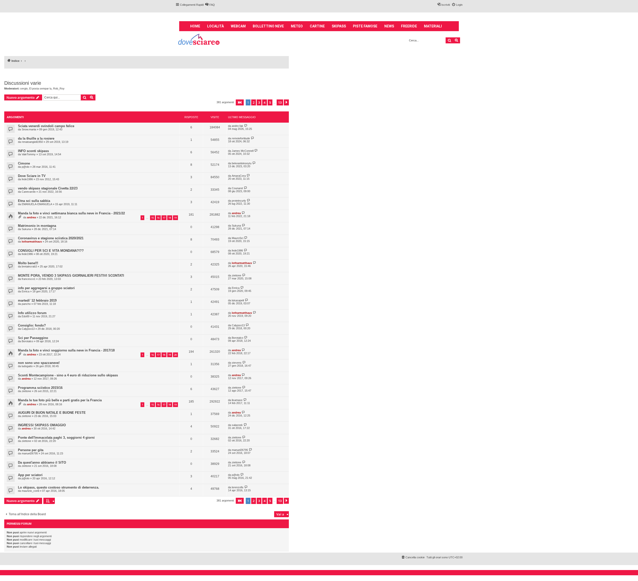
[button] (240, 102)
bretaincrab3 (29, 266)
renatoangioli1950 (32, 141)
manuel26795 (30, 453)
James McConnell (242, 150)
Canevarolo (29, 191)
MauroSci (237, 238)
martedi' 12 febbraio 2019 (37, 300)
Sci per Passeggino (33, 338)
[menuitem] (210, 5)
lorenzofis (237, 487)
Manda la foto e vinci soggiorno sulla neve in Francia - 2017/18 (66, 350)
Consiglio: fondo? (32, 325)
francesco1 (28, 278)
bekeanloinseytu (241, 163)
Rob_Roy (59, 88)
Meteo (297, 26)
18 (169, 217)
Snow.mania (29, 129)
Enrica (25, 291)
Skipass (339, 26)
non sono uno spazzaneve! (39, 363)
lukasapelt (238, 300)
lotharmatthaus (32, 241)
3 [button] (259, 102)
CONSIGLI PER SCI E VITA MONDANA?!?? (51, 250)
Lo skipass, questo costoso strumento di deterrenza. (58, 487)
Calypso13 (28, 328)
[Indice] (199, 40)
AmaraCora (239, 175)
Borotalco (27, 341)
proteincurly (239, 200)
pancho (26, 303)
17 (164, 217)
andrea (31, 217)
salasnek (237, 424)
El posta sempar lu (40, 88)
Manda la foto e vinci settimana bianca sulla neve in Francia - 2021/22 (71, 213)
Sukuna (26, 229)
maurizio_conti (30, 490)
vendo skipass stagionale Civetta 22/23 (48, 188)
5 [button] (270, 102)
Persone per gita (30, 450)
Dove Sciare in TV (32, 176)
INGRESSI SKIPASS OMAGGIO (42, 425)
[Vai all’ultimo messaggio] (246, 125)
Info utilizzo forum (32, 313)
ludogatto (27, 366)
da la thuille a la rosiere (36, 138)
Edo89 (25, 316)
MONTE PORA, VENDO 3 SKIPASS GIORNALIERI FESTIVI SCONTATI (71, 275)
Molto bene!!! (28, 263)
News (389, 26)
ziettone (236, 275)
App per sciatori (30, 475)
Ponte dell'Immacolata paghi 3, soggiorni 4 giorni (56, 437)
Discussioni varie (22, 83)
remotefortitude (241, 138)
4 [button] (264, 102)
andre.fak (237, 125)
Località (215, 26)
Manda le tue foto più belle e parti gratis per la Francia (60, 400)
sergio (24, 88)
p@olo (25, 166)
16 (158, 217)
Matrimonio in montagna (37, 226)
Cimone (24, 163)
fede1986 (27, 179)
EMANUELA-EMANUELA (37, 204)
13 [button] (280, 102)
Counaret (237, 188)
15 (152, 217)
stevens (236, 362)
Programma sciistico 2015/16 (40, 388)
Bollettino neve (268, 26)
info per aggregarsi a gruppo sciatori (46, 288)
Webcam (238, 26)
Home (195, 26)
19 (175, 217)
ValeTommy (29, 154)
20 (175, 354)
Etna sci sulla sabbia (34, 201)
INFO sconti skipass (33, 151)
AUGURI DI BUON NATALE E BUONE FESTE (52, 413)
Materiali (433, 26)
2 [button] (253, 102)
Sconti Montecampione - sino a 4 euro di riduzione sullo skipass (68, 375)
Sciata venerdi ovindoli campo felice (46, 126)
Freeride (409, 26)
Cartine (317, 26)
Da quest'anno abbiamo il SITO (42, 462)
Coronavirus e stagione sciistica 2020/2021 (50, 238)
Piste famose (365, 26)
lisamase (237, 400)
